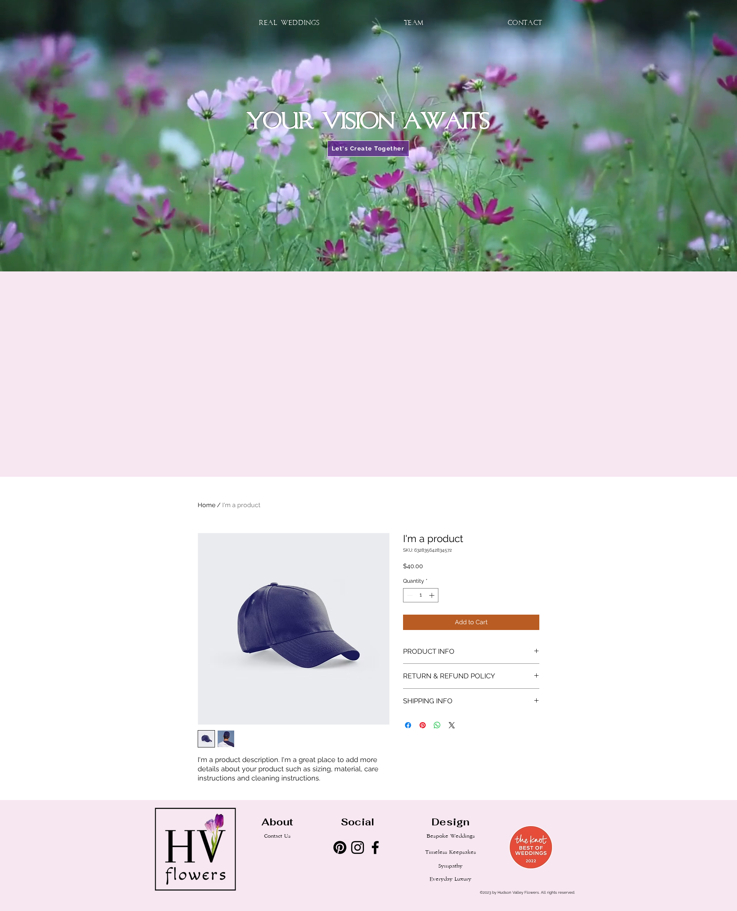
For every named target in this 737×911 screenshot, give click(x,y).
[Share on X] (451, 725)
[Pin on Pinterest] (422, 725)
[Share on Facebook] (408, 725)
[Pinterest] (340, 847)
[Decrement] (409, 595)
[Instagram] (357, 847)
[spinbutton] (421, 595)
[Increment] (432, 595)
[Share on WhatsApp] (437, 725)
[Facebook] (375, 847)
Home (206, 505)
